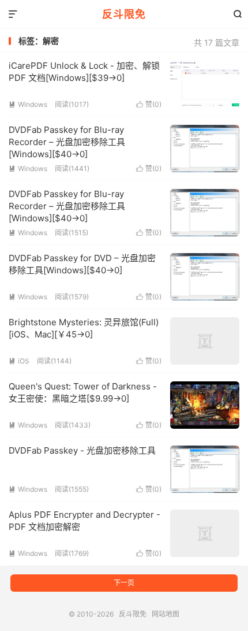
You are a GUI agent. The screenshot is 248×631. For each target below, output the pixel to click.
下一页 (124, 582)
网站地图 (165, 614)
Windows (28, 104)
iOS (19, 361)
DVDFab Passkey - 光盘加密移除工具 (82, 450)
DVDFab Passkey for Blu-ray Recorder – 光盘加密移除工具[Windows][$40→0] (67, 141)
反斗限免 (124, 14)
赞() (148, 104)
